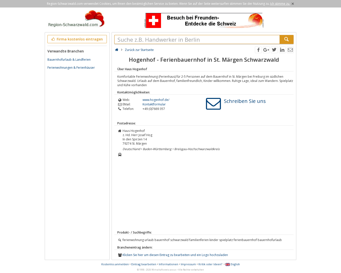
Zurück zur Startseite (139, 50)
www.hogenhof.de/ (156, 100)
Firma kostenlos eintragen (79, 39)
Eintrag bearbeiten (143, 264)
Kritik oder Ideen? (210, 264)
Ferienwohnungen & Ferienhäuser (71, 67)
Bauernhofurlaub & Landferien (69, 59)
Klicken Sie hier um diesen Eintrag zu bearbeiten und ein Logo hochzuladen (175, 255)
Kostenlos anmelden (115, 264)
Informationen (168, 264)
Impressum (188, 264)
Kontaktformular (154, 104)
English (235, 264)
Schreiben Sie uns (245, 101)
